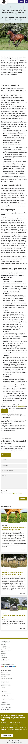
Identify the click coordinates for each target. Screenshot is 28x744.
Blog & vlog (3, 646)
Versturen (22, 498)
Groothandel (4, 661)
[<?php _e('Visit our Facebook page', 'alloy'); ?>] (3, 710)
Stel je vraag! (5, 455)
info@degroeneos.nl (5, 704)
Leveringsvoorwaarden (6, 678)
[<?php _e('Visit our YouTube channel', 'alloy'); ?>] (5, 710)
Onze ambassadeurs (5, 650)
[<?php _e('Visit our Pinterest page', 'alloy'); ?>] (8, 710)
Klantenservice (4, 672)
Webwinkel (3, 644)
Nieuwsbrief (4, 653)
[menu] (26, 1)
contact (4, 411)
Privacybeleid (9, 742)
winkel (21, 1)
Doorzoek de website (6, 685)
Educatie (3, 655)
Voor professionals (5, 659)
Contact (3, 687)
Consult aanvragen (5, 684)
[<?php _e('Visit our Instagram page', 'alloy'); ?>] (1, 710)
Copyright (20, 742)
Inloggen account (5, 682)
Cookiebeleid (15, 742)
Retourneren (4, 676)
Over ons (3, 651)
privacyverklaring (17, 493)
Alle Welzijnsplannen (6, 648)
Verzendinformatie (5, 674)
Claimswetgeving (20, 406)
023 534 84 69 (4, 702)
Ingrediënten (4, 657)
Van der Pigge (7, 735)
